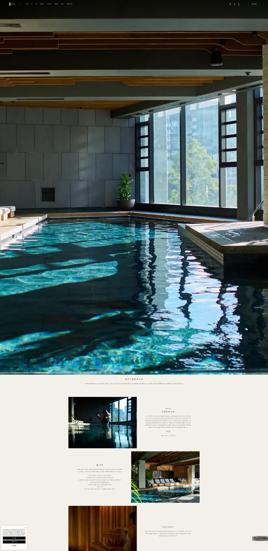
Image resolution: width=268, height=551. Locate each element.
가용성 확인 (254, 3)
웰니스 (42, 3)
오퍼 (62, 3)
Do (36, 3)
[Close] (25, 527)
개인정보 (13, 535)
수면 (27, 3)
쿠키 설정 (14, 545)
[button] (19, 4)
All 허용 (14, 538)
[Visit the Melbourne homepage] (12, 4)
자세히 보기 (69, 3)
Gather (49, 3)
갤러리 (56, 3)
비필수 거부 (14, 541)
